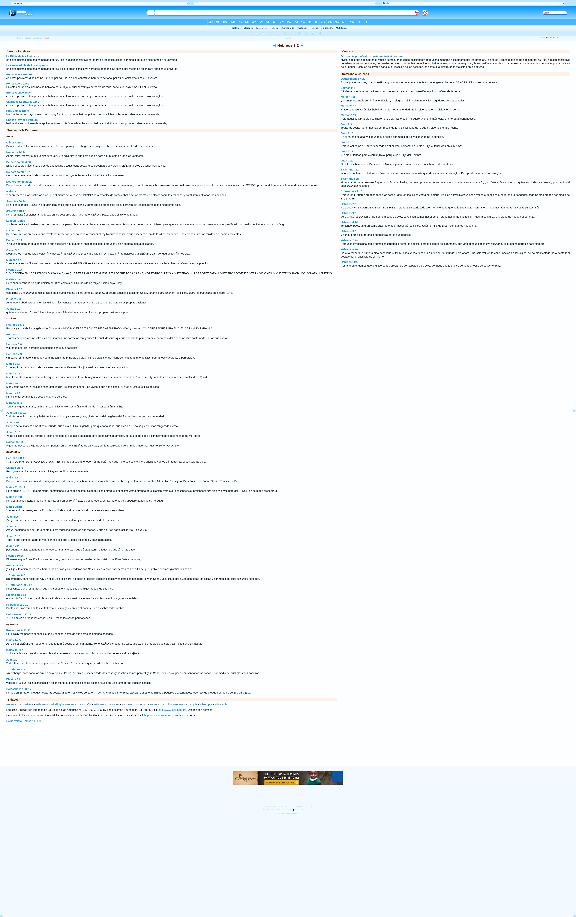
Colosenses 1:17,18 (18, 614)
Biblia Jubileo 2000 (18, 92)
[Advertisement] (288, 747)
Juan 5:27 (347, 151)
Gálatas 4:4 (13, 279)
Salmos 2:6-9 (14, 467)
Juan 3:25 (12, 516)
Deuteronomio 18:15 (19, 171)
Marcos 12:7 (348, 115)
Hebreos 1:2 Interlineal (19, 704)
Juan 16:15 (13, 536)
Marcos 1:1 (13, 393)
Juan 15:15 (13, 432)
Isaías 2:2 (12, 191)
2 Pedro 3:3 (13, 298)
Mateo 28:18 (14, 506)
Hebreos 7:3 (14, 354)
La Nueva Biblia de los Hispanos (27, 65)
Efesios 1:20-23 (16, 594)
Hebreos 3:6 (348, 213)
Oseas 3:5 (12, 250)
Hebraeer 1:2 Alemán (134, 704)
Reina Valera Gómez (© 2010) (24, 720)
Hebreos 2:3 (14, 334)
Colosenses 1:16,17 (18, 689)
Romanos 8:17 (15, 565)
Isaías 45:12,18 (15, 650)
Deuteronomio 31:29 (19, 181)
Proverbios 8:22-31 (18, 630)
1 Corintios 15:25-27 (19, 585)
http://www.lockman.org (172, 709)
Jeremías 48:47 (16, 211)
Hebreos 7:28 (349, 240)
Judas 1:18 (13, 308)
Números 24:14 (16, 152)
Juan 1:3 (11, 659)
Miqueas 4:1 (14, 259)
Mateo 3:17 (13, 363)
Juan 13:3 (12, 526)
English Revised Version (22, 119)
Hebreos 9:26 (349, 249)
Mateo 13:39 (348, 96)
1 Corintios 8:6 (15, 575)
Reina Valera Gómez (19, 74)
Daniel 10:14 (14, 240)
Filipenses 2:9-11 (17, 604)
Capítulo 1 (37, 38)
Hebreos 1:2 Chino (160, 704)
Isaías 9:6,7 (13, 477)
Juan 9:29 (347, 160)
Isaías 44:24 (13, 640)
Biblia (19, 38)
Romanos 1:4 (14, 441)
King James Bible (17, 110)
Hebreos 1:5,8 (15, 324)
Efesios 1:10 (14, 289)
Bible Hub (221, 704)
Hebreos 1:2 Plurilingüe (50, 704)
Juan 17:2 (12, 545)
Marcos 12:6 (14, 402)
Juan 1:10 (347, 133)
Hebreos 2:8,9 (15, 458)
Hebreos (27, 38)
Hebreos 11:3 (349, 262)
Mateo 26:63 (14, 383)
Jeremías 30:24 (16, 201)
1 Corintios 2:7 (350, 169)
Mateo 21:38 (14, 497)
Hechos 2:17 (14, 269)
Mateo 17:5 (13, 373)
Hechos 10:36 (15, 555)
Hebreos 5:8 (14, 344)
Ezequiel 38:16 (15, 220)
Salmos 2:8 (348, 87)
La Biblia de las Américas (22, 56)
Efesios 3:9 (13, 679)
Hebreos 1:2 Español (79, 704)
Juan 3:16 (12, 422)
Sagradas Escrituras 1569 (22, 101)
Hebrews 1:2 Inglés (185, 704)
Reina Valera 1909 (17, 83)
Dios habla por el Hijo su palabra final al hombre (372, 56)
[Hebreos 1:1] (4, 417)
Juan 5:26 (347, 142)
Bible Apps (206, 704)
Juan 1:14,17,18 (16, 412)
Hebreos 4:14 (349, 222)
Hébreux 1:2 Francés (106, 704)
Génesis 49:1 (14, 142)
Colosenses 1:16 (351, 191)
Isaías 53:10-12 (15, 487)
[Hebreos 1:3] (572, 417)
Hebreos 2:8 (348, 204)
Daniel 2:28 (13, 230)
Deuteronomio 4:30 (18, 162)
